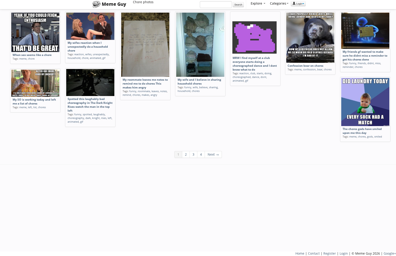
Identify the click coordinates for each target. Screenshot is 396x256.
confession (309, 69)
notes (163, 91)
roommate (144, 91)
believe (203, 87)
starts (260, 73)
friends (362, 63)
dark (88, 118)
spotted (87, 114)
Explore (257, 3)
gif (103, 58)
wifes (88, 54)
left (110, 118)
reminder (348, 67)
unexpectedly (101, 54)
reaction (79, 54)
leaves (155, 91)
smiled (378, 136)
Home (299, 253)
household (74, 58)
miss (377, 63)
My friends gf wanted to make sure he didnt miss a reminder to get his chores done (365, 55)
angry (154, 94)
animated (95, 58)
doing (267, 73)
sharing (213, 87)
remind (127, 94)
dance (255, 77)
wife (195, 87)
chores (136, 94)
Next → (213, 154)
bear (319, 69)
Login (299, 3)
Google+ (390, 253)
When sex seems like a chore (32, 55)
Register (329, 253)
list (35, 107)
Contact (314, 253)
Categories (278, 3)
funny (132, 91)
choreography (76, 118)
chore (31, 58)
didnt (370, 63)
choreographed (242, 77)
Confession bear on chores (305, 65)
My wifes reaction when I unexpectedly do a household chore (88, 46)
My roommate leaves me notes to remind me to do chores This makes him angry (145, 83)
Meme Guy (113, 4)
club (252, 73)
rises (103, 118)
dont (263, 77)
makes (145, 94)
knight (96, 118)
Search (238, 4)
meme (23, 58)
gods (370, 136)
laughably (99, 114)
